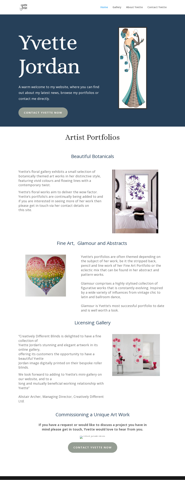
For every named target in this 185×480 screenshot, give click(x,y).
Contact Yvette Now (43, 112)
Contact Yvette (157, 7)
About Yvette (134, 7)
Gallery (117, 7)
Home (104, 7)
